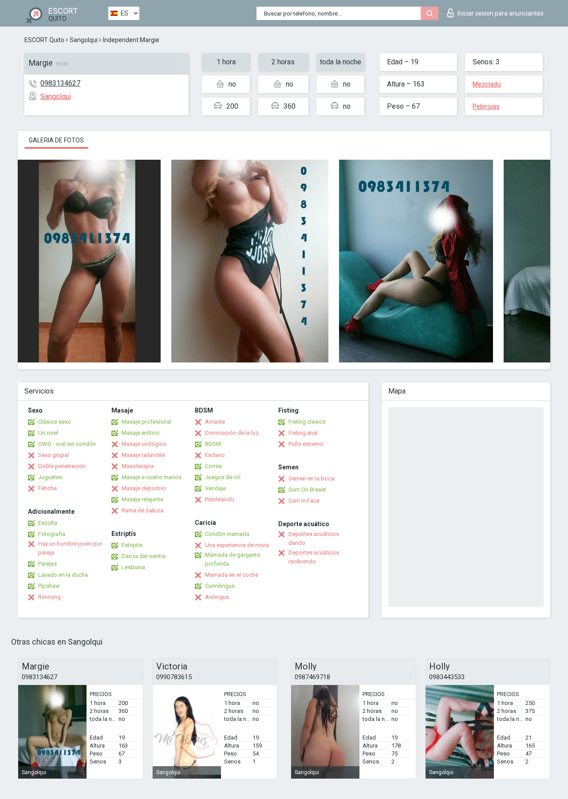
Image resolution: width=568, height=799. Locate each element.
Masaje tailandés (143, 455)
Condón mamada (227, 534)
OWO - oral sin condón (67, 444)
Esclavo (215, 455)
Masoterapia (138, 466)
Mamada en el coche (231, 574)
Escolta (47, 523)
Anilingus (217, 597)
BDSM (213, 444)
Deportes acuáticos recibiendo (313, 557)
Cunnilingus (220, 586)
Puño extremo (305, 444)
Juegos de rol (223, 477)
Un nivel (48, 432)
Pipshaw (49, 586)
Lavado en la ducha (63, 574)
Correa (213, 466)
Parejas (47, 563)
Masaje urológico (144, 444)
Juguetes (50, 477)
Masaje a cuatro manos (151, 477)
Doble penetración (62, 466)
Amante (215, 421)
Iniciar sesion (501, 13)
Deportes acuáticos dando (313, 538)
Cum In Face (304, 500)
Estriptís (132, 545)
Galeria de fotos (56, 140)
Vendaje (215, 488)
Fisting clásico (307, 421)
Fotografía (51, 534)
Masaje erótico (141, 432)
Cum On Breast (307, 489)
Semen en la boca (311, 478)
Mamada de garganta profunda (232, 559)
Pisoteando (219, 499)
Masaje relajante (142, 499)
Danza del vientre (144, 556)
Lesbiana (133, 567)
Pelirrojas (486, 106)
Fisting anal (303, 432)
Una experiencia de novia (237, 545)
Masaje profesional (146, 421)
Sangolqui (84, 39)
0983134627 (60, 83)
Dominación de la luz (232, 432)
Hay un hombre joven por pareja (70, 548)
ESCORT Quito (44, 39)
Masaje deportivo (144, 488)
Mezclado (487, 84)
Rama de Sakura (142, 510)
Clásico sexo (54, 421)
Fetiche (47, 488)
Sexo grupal (53, 455)
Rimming (49, 597)
